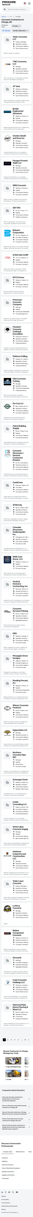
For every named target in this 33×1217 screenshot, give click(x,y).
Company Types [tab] (7, 1151)
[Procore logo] (9, 2)
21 (25, 1040)
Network (6, 4)
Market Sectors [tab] (20, 1151)
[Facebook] (5, 1192)
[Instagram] (13, 1192)
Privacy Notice (5, 1199)
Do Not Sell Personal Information (9, 1206)
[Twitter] (9, 1192)
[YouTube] (17, 1192)
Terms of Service (5, 1202)
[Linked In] (2, 1192)
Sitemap (3, 1209)
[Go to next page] (28, 1039)
